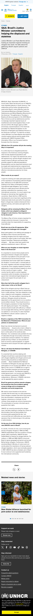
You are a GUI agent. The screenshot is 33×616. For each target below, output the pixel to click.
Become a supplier (7, 587)
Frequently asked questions (9, 573)
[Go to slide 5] (18, 519)
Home (3, 21)
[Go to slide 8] (23, 519)
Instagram (10, 547)
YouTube (14, 547)
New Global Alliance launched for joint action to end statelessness (16, 510)
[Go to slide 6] (20, 519)
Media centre (5, 579)
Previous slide (3, 493)
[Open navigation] (2, 10)
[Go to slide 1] (11, 519)
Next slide (30, 493)
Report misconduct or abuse (10, 581)
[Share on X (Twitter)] (14, 469)
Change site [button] (22, 2)
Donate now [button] (6, 535)
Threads (27, 547)
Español (21, 5)
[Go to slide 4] (16, 519)
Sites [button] (31, 11)
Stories (8, 21)
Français (13, 5)
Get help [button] (24, 16)
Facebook (6, 547)
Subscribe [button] (6, 564)
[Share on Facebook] (18, 469)
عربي (27, 5)
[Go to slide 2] (12, 519)
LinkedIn (23, 547)
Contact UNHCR (6, 576)
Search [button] (23, 11)
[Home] (10, 10)
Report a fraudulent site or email (11, 584)
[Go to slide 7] (21, 519)
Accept (16, 612)
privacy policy (19, 604)
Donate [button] (27, 11)
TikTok (19, 547)
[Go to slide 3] (14, 519)
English (6, 5)
